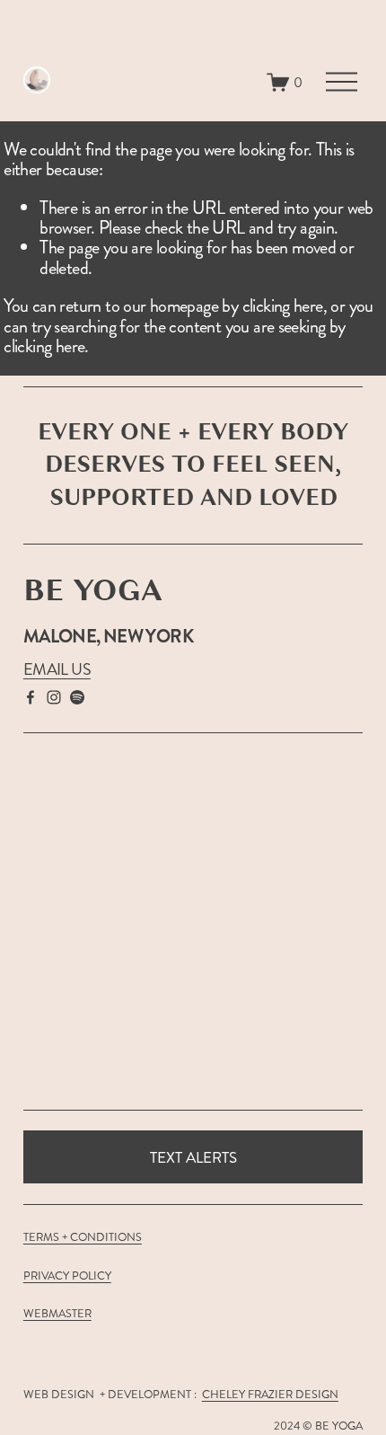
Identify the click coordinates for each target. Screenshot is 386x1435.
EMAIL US (57, 670)
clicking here (282, 306)
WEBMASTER (57, 1314)
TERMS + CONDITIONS (82, 1238)
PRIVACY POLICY (67, 1276)
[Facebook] (30, 697)
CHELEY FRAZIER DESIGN (270, 1395)
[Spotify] (77, 697)
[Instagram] (54, 697)
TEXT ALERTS (193, 1157)
